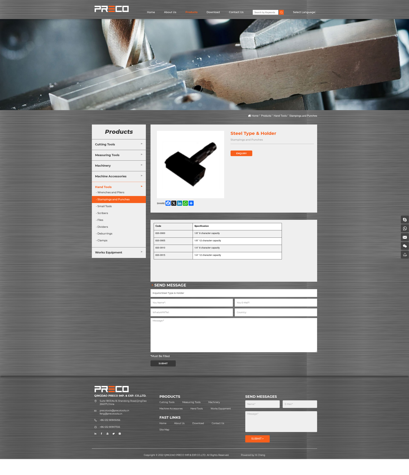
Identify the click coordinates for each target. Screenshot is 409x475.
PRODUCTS (169, 396)
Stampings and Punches (303, 115)
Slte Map (164, 429)
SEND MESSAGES (261, 396)
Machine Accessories (111, 176)
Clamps (102, 240)
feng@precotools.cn (111, 413)
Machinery (103, 165)
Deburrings (104, 233)
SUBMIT (163, 363)
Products (191, 12)
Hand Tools (280, 115)
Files (100, 220)
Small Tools (104, 206)
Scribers (102, 213)
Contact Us (236, 12)
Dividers (102, 226)
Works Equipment (108, 252)
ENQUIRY (241, 153)
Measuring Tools (107, 155)
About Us (170, 12)
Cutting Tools (105, 144)
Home (151, 12)
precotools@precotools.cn (114, 410)
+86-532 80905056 (110, 420)
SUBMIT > (257, 438)
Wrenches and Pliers (110, 192)
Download (213, 12)
